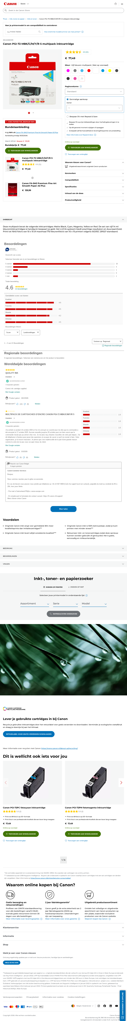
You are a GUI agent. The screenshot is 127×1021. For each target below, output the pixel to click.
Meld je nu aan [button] (11, 963)
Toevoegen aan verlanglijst (78, 154)
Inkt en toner (32, 19)
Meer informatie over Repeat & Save (80, 135)
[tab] (52, 587)
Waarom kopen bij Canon (96, 919)
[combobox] (63, 10)
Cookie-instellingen (76, 997)
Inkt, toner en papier (17, 19)
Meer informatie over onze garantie (61, 919)
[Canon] (10, 3)
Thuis (5, 19)
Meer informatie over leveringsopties (22, 919)
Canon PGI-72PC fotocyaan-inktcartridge (24, 807)
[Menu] (122, 4)
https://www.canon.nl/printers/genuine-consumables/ (51, 878)
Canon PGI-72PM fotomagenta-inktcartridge (88, 807)
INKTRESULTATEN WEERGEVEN (65, 614)
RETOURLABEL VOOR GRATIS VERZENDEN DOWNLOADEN (28, 734)
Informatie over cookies (53, 997)
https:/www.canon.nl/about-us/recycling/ (59, 748)
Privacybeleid (32, 997)
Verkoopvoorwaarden (12, 997)
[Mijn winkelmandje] (116, 4)
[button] (82, 32)
